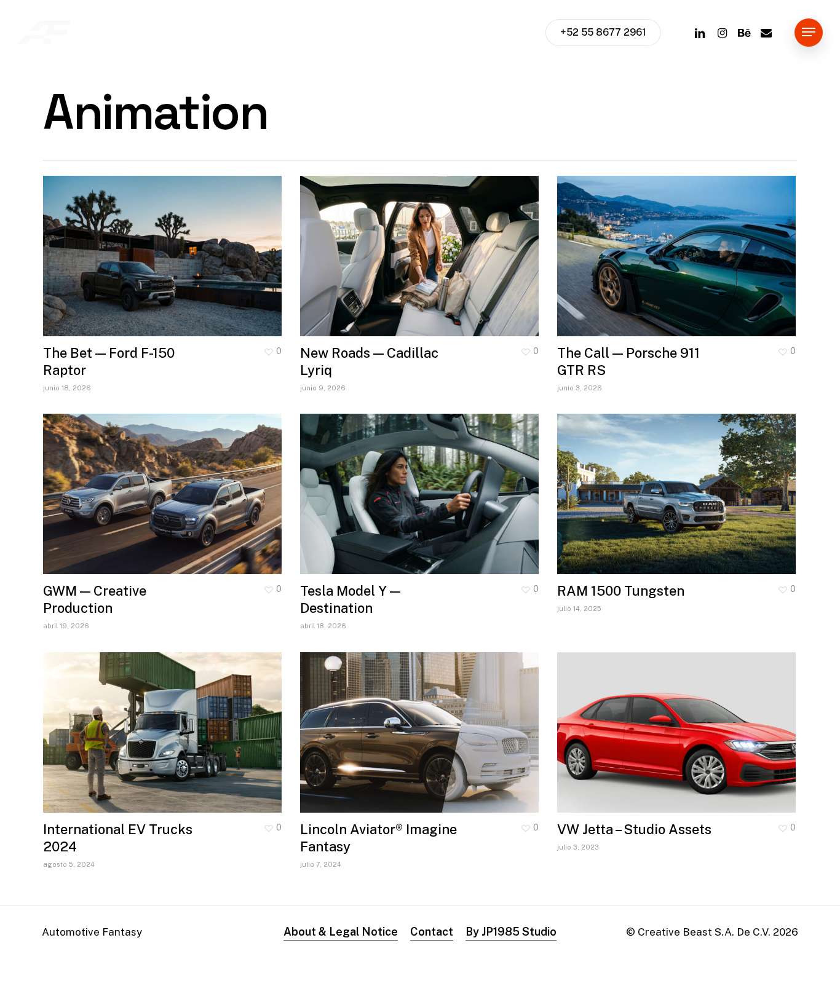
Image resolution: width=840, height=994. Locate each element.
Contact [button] (431, 931)
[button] (808, 32)
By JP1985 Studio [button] (511, 931)
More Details (197, 244)
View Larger (126, 244)
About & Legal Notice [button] (340, 931)
